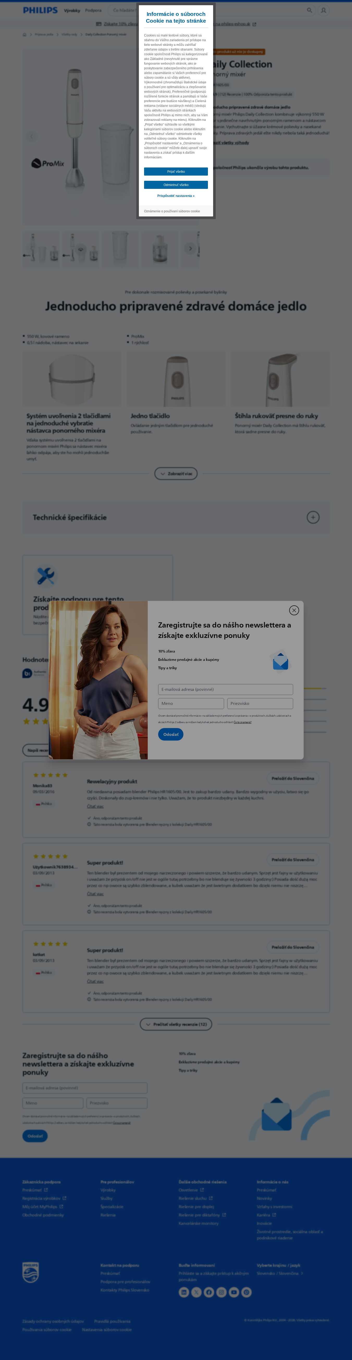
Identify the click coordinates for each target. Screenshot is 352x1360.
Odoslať (170, 734)
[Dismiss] (294, 610)
